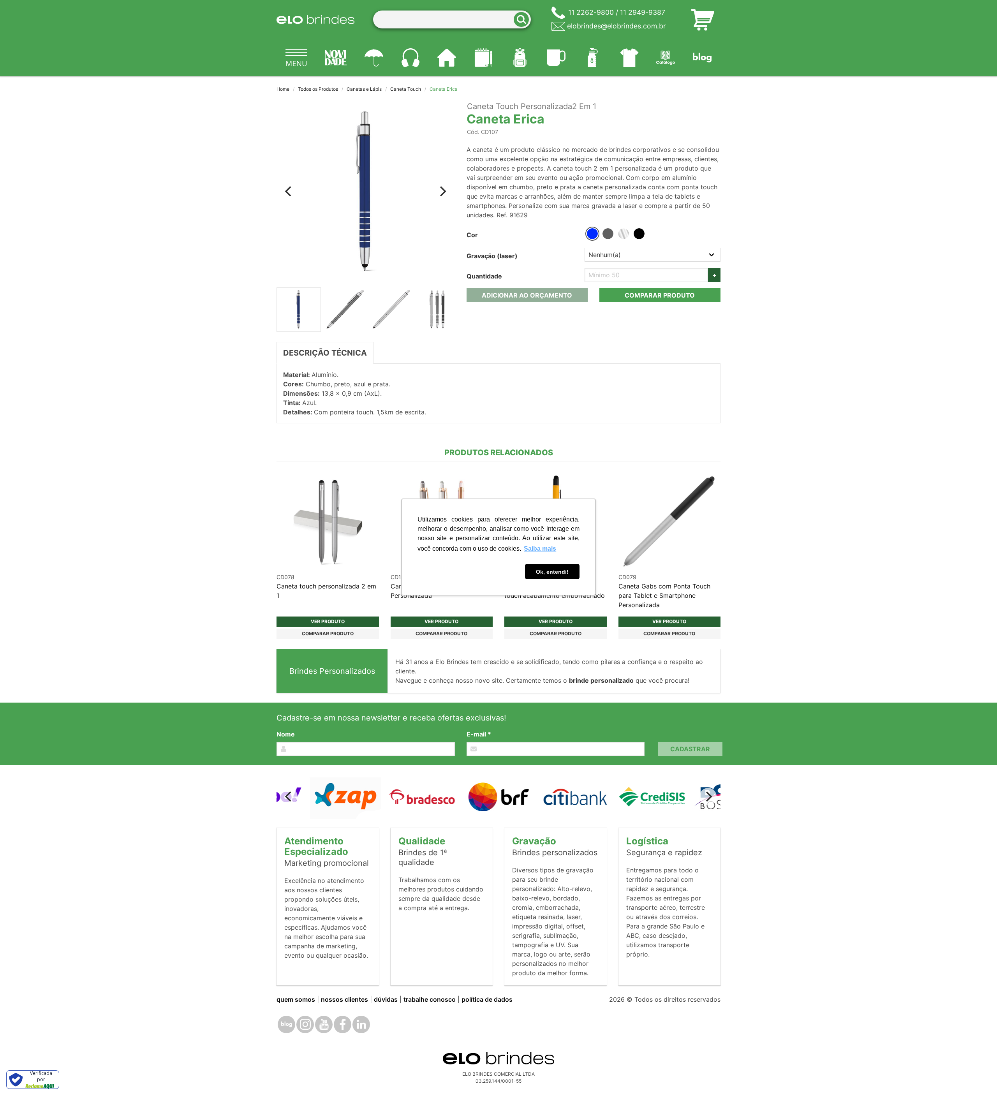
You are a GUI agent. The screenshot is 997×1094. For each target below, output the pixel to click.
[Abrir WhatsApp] (977, 1074)
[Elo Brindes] (315, 19)
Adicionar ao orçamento (527, 295)
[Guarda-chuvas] (374, 57)
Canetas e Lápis (364, 89)
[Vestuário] (629, 57)
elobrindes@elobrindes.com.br (616, 26)
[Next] (442, 191)
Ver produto (328, 621)
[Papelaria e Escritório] (483, 57)
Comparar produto (660, 295)
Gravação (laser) (492, 256)
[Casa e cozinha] (447, 57)
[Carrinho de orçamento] (702, 19)
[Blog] (702, 57)
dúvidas (386, 999)
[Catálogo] (666, 57)
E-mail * (479, 734)
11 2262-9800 (591, 12)
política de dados (487, 999)
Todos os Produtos (318, 89)
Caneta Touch (405, 89)
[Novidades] (336, 57)
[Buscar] (524, 20)
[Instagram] (305, 1024)
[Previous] (289, 191)
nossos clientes (344, 999)
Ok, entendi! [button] (552, 572)
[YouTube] (324, 1024)
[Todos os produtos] (296, 57)
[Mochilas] (520, 57)
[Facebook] (342, 1024)
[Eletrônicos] (410, 57)
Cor (472, 235)
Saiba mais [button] (540, 548)
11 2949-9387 (642, 12)
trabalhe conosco (429, 999)
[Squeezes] (592, 57)
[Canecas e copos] (556, 57)
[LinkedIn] (361, 1024)
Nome (286, 734)
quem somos (296, 999)
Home (283, 89)
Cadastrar (690, 749)
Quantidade (484, 276)
